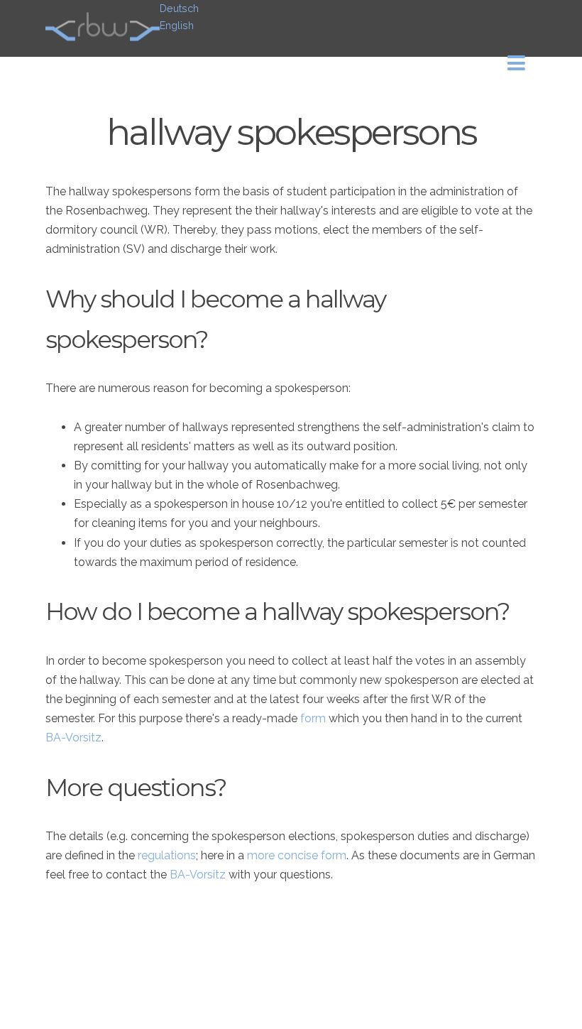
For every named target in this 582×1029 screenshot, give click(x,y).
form (313, 718)
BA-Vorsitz (73, 737)
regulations (167, 855)
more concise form (296, 855)
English (177, 25)
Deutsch (179, 8)
